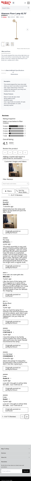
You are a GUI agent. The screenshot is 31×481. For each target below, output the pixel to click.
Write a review (17, 15)
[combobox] (15, 8)
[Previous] (3, 29)
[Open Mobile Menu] (28, 3)
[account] (25, 3)
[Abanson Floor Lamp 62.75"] (15, 29)
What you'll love (6, 51)
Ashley (5, 17)
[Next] (27, 29)
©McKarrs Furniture (5, 480)
